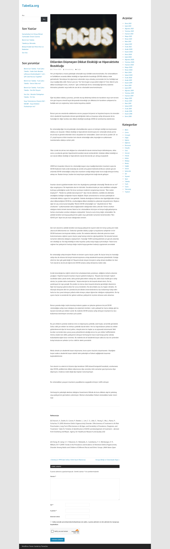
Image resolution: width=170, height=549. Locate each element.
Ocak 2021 (128, 47)
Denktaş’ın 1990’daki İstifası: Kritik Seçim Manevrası (68, 460)
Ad (51, 505)
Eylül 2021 (128, 26)
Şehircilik (128, 171)
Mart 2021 (128, 41)
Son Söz (25, 53)
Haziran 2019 (129, 96)
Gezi (126, 150)
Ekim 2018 (128, 116)
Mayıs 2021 (128, 36)
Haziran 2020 (129, 65)
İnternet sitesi (55, 517)
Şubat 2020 (128, 75)
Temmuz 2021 (129, 31)
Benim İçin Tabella (28, 40)
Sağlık (79, 69)
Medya (127, 161)
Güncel (127, 153)
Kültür (127, 158)
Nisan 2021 (128, 39)
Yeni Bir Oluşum (35, 90)
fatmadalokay (69, 69)
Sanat (127, 169)
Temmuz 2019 (129, 93)
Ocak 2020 (128, 78)
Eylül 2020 (128, 57)
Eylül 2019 (128, 88)
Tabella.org (30, 6)
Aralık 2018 (128, 111)
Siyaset (127, 176)
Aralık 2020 (128, 49)
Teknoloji (128, 189)
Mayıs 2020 (128, 67)
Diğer (126, 138)
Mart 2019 (128, 103)
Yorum (53, 476)
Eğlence (127, 143)
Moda (127, 163)
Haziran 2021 (129, 34)
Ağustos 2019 (129, 90)
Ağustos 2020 (129, 59)
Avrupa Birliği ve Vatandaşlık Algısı (107, 460)
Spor (126, 179)
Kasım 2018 (128, 114)
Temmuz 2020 (129, 62)
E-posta (53, 511)
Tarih (126, 184)
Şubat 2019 (128, 106)
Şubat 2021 (128, 44)
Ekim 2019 (128, 85)
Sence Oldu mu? (35, 83)
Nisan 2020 (128, 70)
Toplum (127, 192)
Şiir (126, 174)
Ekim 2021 (128, 23)
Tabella (127, 181)
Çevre (127, 132)
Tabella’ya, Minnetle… (29, 43)
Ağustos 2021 (129, 29)
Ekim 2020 (128, 54)
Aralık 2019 (128, 80)
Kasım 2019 (128, 83)
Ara (23, 15)
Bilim (126, 130)
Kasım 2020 (129, 52)
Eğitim (127, 140)
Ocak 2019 (128, 109)
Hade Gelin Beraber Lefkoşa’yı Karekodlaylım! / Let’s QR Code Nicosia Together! (34, 74)
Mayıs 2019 (128, 98)
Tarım (126, 187)
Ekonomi (128, 145)
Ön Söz (32, 97)
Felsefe (127, 148)
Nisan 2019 (128, 101)
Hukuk (127, 156)
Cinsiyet (127, 135)
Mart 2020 (128, 72)
